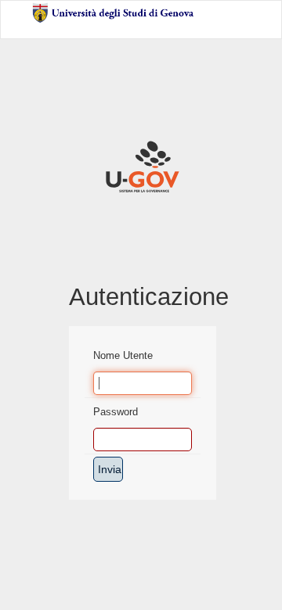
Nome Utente (123, 355)
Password (115, 412)
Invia (109, 469)
